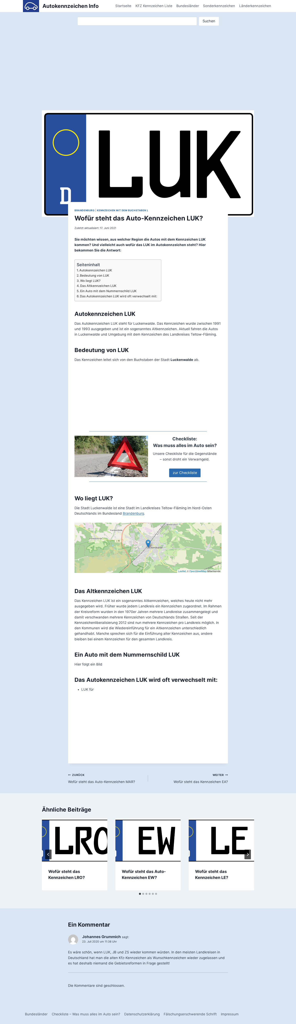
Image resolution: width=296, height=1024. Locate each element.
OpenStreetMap (198, 571)
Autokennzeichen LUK (95, 270)
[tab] (140, 894)
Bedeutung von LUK (94, 275)
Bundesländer (187, 6)
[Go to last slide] (48, 854)
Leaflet (182, 571)
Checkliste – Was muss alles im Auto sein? (86, 1014)
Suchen (209, 21)
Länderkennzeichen (255, 6)
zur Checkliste (185, 473)
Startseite (123, 6)
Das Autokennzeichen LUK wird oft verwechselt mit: (118, 296)
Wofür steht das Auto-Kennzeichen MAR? (101, 778)
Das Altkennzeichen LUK (98, 286)
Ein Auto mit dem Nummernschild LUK (108, 291)
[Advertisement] (148, 64)
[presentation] (74, 840)
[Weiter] (247, 854)
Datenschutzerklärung (142, 1014)
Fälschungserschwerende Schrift (190, 1014)
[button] (148, 544)
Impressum (230, 1014)
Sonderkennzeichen (219, 6)
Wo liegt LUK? (90, 281)
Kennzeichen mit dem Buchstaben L (122, 210)
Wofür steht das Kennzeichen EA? (201, 778)
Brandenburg (85, 210)
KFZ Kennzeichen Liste (154, 6)
